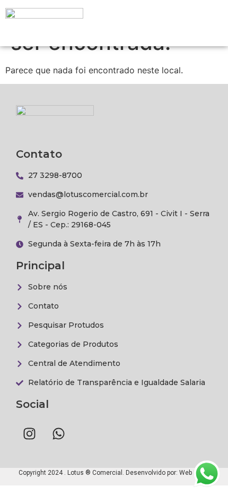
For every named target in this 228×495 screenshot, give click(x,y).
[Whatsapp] (58, 433)
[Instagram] (29, 433)
